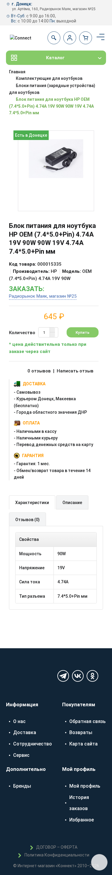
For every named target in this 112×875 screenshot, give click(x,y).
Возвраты (80, 732)
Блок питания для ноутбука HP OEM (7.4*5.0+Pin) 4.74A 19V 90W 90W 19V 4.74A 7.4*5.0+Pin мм (51, 106)
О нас (19, 721)
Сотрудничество (32, 744)
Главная (17, 71)
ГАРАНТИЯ (33, 455)
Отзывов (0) (27, 519)
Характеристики (32, 502)
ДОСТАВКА (34, 383)
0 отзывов (39, 371)
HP (54, 271)
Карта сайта (83, 744)
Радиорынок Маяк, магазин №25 (42, 296)
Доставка (24, 732)
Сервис (21, 755)
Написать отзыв (75, 371)
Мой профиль (84, 786)
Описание (72, 502)
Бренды (22, 786)
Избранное (81, 820)
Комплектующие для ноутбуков (49, 78)
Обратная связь (87, 721)
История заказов (79, 803)
